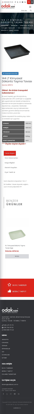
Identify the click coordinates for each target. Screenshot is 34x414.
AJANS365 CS (17, 408)
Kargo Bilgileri (10, 163)
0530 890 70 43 (8, 2)
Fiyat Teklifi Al (10, 172)
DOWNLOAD (6, 355)
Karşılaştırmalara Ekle (11, 73)
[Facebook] (15, 2)
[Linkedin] (25, 2)
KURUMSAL (5, 343)
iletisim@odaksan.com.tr (10, 384)
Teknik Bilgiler (10, 153)
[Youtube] (22, 2)
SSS (3, 352)
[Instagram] (20, 2)
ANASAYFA (5, 339)
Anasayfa (4, 25)
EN (32, 2)
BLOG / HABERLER (19, 285)
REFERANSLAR (6, 349)
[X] (17, 2)
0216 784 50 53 (8, 327)
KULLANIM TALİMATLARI (9, 374)
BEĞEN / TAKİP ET (19, 291)
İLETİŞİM (4, 358)
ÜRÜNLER (14, 25)
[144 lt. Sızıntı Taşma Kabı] (17, 49)
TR (29, 2)
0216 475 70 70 (8, 325)
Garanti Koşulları (11, 167)
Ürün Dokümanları (11, 158)
